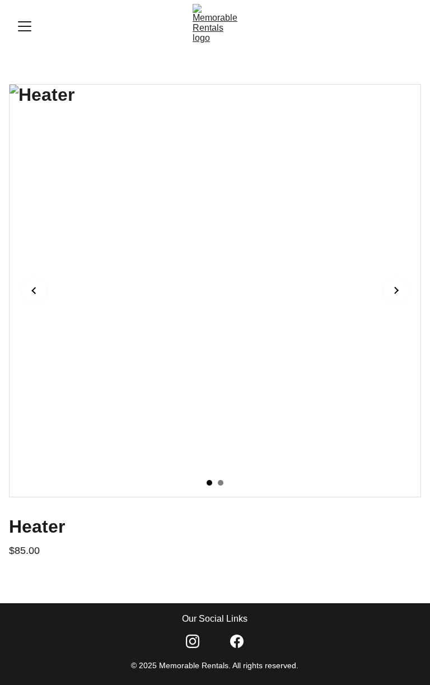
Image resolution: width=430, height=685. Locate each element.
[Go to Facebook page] (237, 641)
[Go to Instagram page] (192, 641)
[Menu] (24, 26)
